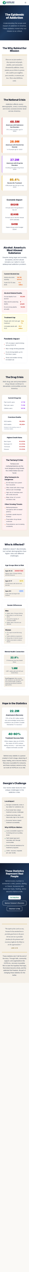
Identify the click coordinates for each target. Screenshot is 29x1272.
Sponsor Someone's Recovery (14, 903)
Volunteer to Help (14, 909)
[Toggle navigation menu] (25, 2)
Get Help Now (14, 897)
